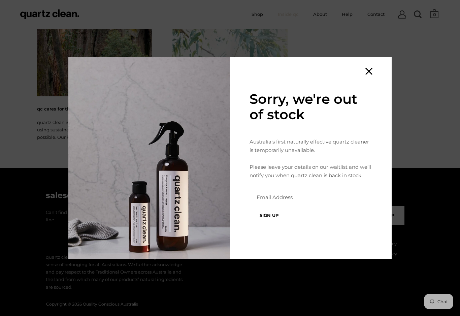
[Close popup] (369, 71)
